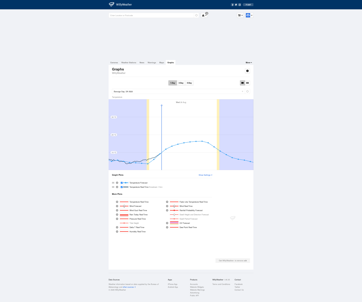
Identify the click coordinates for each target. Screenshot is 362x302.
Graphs (170, 62)
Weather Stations (128, 62)
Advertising (194, 292)
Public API (194, 295)
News (142, 62)
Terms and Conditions (221, 284)
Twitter (237, 287)
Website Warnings (197, 289)
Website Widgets (197, 287)
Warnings (152, 62)
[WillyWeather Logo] (122, 5)
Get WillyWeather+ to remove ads (233, 260)
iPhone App (172, 284)
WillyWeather (118, 73)
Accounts (194, 284)
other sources (128, 287)
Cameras (114, 62)
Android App (173, 287)
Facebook (239, 284)
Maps (161, 62)
